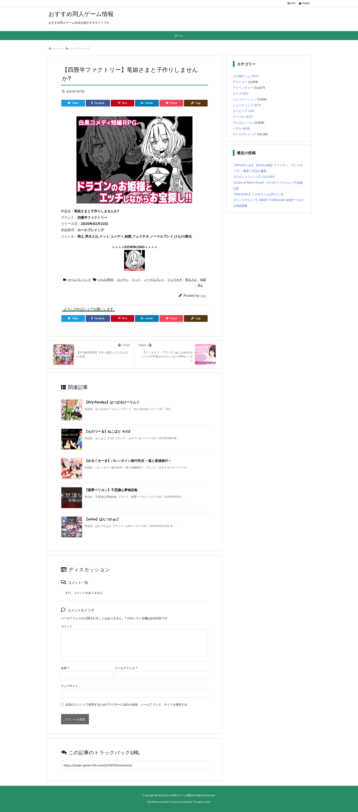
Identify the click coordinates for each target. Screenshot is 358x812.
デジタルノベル (243, 122)
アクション (240, 82)
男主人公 (191, 279)
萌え (200, 285)
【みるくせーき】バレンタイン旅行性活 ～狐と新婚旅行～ (128, 460)
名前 (65, 668)
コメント (67, 626)
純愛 (203, 279)
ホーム (56, 48)
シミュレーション (244, 99)
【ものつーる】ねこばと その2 (108, 431)
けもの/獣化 (106, 279)
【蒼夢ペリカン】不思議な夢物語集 (111, 490)
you (203, 295)
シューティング (247, 105)
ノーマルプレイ (154, 279)
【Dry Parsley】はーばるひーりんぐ (112, 402)
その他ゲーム (246, 76)
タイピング (243, 111)
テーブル (243, 116)
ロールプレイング (80, 48)
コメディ (122, 279)
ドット (136, 279)
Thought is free (202, 801)
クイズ (240, 93)
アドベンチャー (243, 87)
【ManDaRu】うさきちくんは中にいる (258, 194)
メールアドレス (126, 668)
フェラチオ (174, 279)
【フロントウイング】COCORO (254, 176)
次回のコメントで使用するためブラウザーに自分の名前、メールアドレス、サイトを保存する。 (127, 704)
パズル (241, 128)
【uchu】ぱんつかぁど (102, 519)
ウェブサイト (69, 686)
